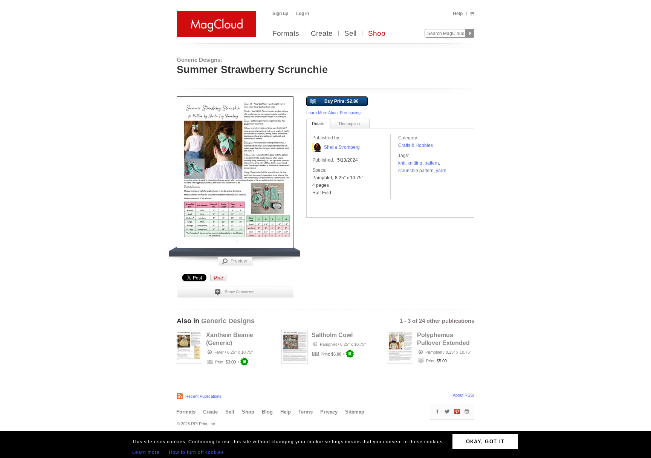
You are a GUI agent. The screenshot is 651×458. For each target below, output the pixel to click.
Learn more (146, 452)
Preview (239, 261)
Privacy (329, 412)
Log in (302, 13)
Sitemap (354, 412)
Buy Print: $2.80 (341, 101)
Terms (305, 412)
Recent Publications (203, 396)
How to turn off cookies (196, 452)
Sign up (280, 13)
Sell (350, 33)
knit (401, 163)
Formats (285, 33)
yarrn (441, 170)
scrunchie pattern (416, 170)
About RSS (463, 395)
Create (322, 33)
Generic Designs (228, 321)
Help (458, 13)
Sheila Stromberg (342, 147)
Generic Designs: (199, 59)
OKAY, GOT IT (485, 441)
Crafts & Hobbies (415, 145)
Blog (267, 412)
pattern (432, 163)
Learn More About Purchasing (333, 112)
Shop (376, 33)
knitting (415, 163)
